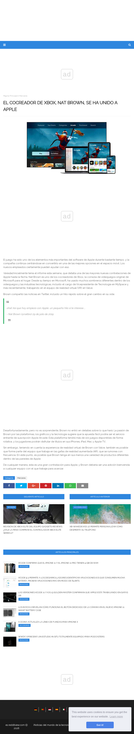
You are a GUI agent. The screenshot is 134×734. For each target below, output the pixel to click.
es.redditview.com (15, 725)
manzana (23, 96)
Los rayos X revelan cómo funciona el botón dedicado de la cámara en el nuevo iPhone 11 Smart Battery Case (71, 609)
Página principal (10, 96)
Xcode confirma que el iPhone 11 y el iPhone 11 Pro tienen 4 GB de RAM (58, 563)
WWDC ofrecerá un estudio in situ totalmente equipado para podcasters (61, 636)
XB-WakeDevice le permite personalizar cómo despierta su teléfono (96, 528)
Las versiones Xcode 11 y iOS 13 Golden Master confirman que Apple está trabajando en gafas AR (73, 594)
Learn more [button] (116, 716)
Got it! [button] (100, 725)
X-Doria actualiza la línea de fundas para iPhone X (48, 622)
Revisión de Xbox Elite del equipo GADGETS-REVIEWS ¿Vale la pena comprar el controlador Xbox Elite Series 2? (32, 529)
